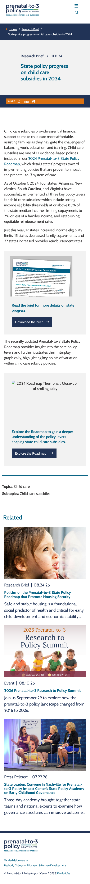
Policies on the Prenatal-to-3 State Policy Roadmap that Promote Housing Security (37, 594)
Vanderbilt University (16, 860)
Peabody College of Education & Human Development (35, 865)
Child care (22, 486)
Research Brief (30, 29)
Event (9, 683)
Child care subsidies (35, 493)
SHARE (11, 101)
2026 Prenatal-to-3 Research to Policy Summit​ (42, 690)
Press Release (16, 776)
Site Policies (63, 873)
